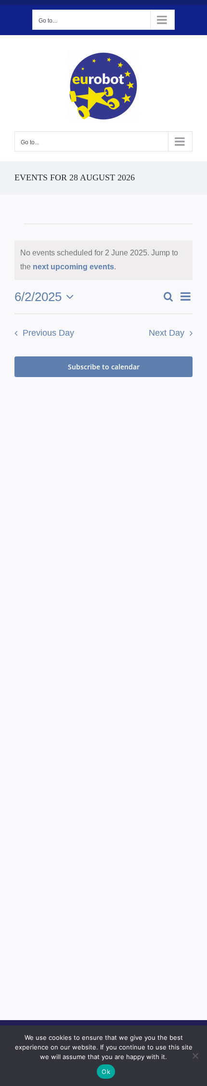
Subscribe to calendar (104, 367)
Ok (106, 1071)
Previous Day (48, 333)
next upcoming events (73, 267)
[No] (195, 1056)
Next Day (166, 333)
